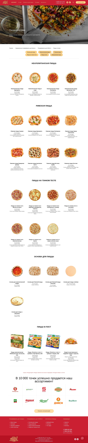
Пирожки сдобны (14, 425)
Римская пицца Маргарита (35, 131)
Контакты (43, 2)
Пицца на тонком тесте (44, 180)
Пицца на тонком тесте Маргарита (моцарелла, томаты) (35, 207)
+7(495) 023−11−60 (60, 1)
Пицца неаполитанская (34, 425)
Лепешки (12, 424)
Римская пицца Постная (71, 163)
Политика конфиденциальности (46, 440)
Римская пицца (44, 106)
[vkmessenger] (75, 439)
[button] (70, 2)
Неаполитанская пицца (44, 63)
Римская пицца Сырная (17, 131)
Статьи (66, 424)
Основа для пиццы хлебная (71, 282)
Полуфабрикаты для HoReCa (44, 48)
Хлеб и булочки (14, 427)
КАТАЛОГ (14, 2)
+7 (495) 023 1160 (67, 429)
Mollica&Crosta (50, 422)
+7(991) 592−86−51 (60, 3)
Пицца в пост (44, 327)
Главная (11, 48)
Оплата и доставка (28, 2)
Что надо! (48, 425)
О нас (19, 2)
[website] (67, 2)
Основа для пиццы (44, 257)
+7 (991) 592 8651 (67, 431)
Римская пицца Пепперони (53, 131)
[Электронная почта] (78, 439)
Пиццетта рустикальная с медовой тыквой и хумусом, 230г (70, 354)
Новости (66, 422)
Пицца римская (32, 424)
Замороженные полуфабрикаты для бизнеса (25, 48)
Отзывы (37, 2)
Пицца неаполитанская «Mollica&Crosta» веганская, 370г (17, 354)
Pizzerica (48, 424)
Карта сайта (37, 440)
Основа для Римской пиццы (35, 282)
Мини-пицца (13, 422)
